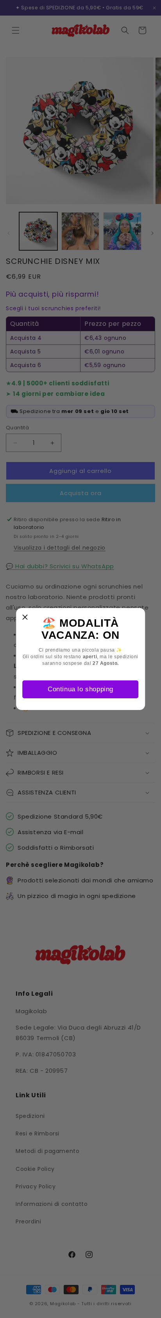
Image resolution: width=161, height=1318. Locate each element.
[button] (25, 617)
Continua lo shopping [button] (80, 689)
